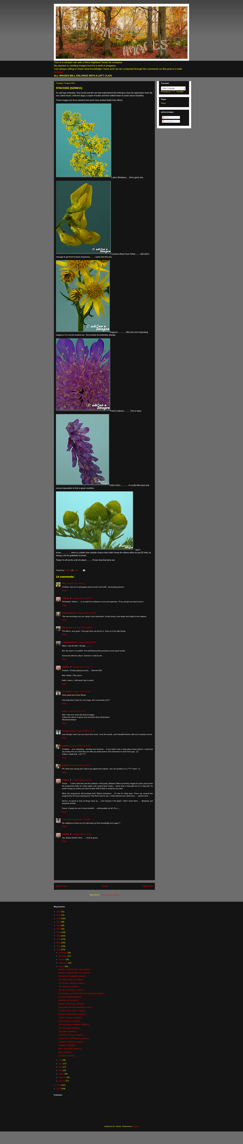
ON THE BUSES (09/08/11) (69, 1028)
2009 (59, 1089)
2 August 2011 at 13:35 (76, 711)
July (60, 1060)
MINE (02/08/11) (64, 1052)
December (63, 953)
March (61, 1074)
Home (105, 886)
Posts (166, 117)
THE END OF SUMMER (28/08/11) (72, 976)
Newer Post (61, 886)
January (62, 1081)
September (63, 963)
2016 (59, 932)
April (61, 1070)
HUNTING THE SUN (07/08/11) (70, 1035)
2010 (59, 1085)
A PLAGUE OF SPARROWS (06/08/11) (73, 1038)
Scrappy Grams (68, 731)
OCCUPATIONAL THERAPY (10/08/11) (73, 1025)
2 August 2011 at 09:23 (86, 642)
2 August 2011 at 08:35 (86, 613)
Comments (168, 121)
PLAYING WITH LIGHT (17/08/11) (71, 1011)
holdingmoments (69, 642)
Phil (63, 583)
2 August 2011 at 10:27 (82, 667)
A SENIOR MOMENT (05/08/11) (71, 1042)
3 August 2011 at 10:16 (82, 834)
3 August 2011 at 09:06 (81, 819)
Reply (64, 590)
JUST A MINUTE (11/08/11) (69, 1021)
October (62, 959)
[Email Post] (83, 570)
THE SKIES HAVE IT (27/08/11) (70, 980)
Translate (180, 91)
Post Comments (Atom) (110, 895)
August (62, 966)
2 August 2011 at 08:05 (82, 598)
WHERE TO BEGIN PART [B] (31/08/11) (74, 969)
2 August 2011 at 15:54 (82, 780)
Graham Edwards (69, 613)
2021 (59, 915)
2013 (59, 943)
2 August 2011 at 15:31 (81, 765)
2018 (59, 925)
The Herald (66, 692)
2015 (59, 936)
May (61, 1067)
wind (64, 711)
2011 (59, 950)
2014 (59, 939)
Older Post (148, 886)
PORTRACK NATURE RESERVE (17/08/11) (75, 1007)
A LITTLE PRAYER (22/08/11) (70, 997)
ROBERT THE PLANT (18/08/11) (71, 1004)
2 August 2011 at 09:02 (82, 628)
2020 (59, 918)
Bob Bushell (67, 628)
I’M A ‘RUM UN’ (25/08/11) (68, 987)
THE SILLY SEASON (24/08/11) (70, 990)
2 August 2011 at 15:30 (81, 746)
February (63, 1077)
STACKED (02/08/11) (66, 1056)
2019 (59, 922)
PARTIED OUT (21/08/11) (68, 1000)
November (63, 956)
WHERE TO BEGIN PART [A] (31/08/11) (74, 973)
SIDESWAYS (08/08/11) (67, 1032)
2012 (59, 946)
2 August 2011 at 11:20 (81, 692)
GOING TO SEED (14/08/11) (69, 1018)
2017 (59, 929)
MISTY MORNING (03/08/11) (70, 1049)
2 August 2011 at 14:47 (85, 731)
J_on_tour (66, 819)
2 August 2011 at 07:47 (75, 583)
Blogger (135, 1126)
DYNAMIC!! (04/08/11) (67, 1045)
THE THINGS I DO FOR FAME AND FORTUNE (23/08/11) (81, 994)
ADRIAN (58, 72)
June (61, 1064)
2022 (59, 912)
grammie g (66, 746)
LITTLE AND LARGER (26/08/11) (71, 983)
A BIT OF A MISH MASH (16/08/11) (72, 1014)
